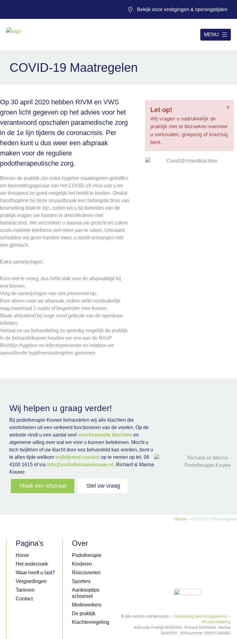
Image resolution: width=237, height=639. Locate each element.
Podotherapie (87, 555)
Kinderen (82, 564)
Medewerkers (87, 604)
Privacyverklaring (216, 622)
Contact (24, 598)
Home (180, 519)
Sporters (81, 581)
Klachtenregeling (90, 622)
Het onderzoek (32, 564)
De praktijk (83, 613)
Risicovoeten (86, 572)
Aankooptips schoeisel (85, 593)
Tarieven (25, 590)
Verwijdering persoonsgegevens (200, 616)
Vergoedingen (31, 581)
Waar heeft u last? (35, 572)
